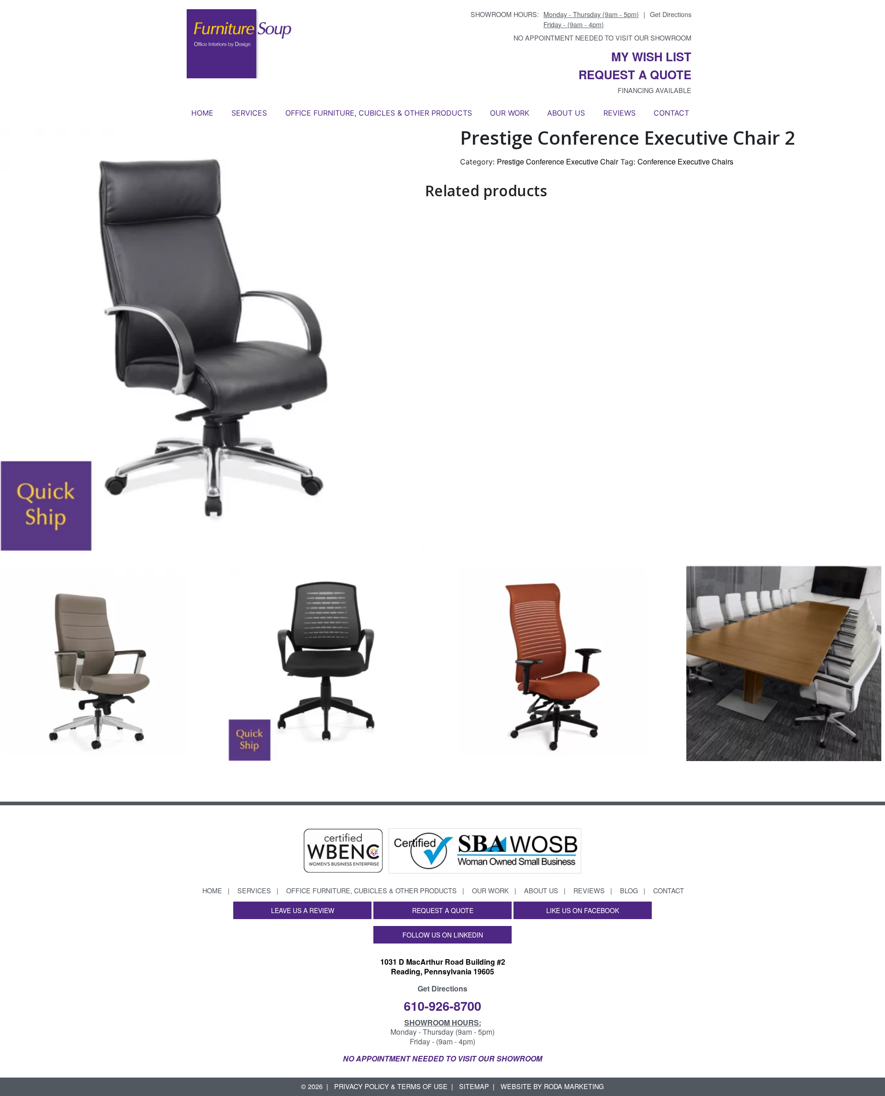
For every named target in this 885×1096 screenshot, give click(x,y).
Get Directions (670, 14)
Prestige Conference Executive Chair (557, 161)
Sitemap (474, 1086)
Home (202, 112)
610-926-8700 (442, 1005)
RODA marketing (574, 1086)
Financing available (654, 90)
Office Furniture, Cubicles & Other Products (378, 112)
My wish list (651, 56)
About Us (566, 112)
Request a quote (634, 74)
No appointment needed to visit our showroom (602, 37)
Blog (629, 890)
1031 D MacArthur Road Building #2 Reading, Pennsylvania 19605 (442, 966)
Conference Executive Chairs (685, 161)
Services (249, 112)
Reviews (619, 112)
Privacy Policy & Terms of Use (391, 1086)
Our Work (509, 112)
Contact (671, 112)
